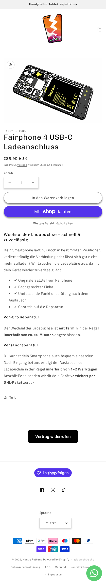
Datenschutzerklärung (25, 567)
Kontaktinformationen (85, 567)
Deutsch (51, 522)
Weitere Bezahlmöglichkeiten (53, 223)
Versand (22, 165)
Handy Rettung (32, 559)
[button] (6, 29)
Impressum (55, 574)
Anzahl (9, 173)
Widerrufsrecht (84, 559)
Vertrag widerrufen (53, 436)
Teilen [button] (14, 397)
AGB (48, 567)
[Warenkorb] (99, 29)
